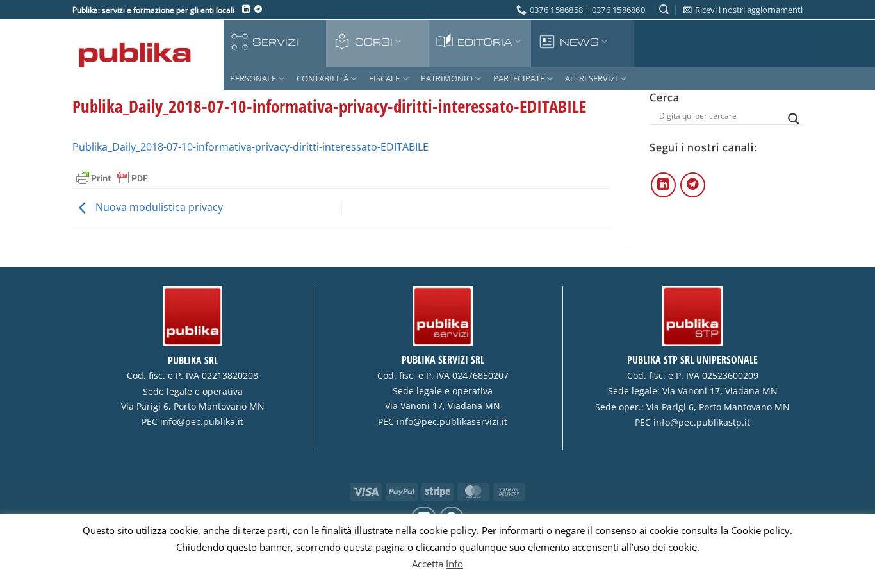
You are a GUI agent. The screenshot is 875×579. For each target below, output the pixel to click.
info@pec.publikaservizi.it (452, 422)
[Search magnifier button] (794, 118)
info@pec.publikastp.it (701, 422)
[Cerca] (664, 10)
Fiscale (384, 78)
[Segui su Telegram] (258, 9)
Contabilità (322, 78)
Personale (253, 78)
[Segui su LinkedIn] (246, 9)
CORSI (374, 41)
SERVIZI (275, 41)
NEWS (579, 41)
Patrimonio (447, 78)
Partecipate (518, 78)
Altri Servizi (591, 78)
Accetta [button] (427, 563)
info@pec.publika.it (201, 422)
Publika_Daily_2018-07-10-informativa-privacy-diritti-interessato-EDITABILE (250, 147)
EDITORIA (484, 41)
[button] (743, 9)
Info (454, 563)
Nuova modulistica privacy (158, 207)
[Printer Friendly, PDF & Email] (112, 178)
